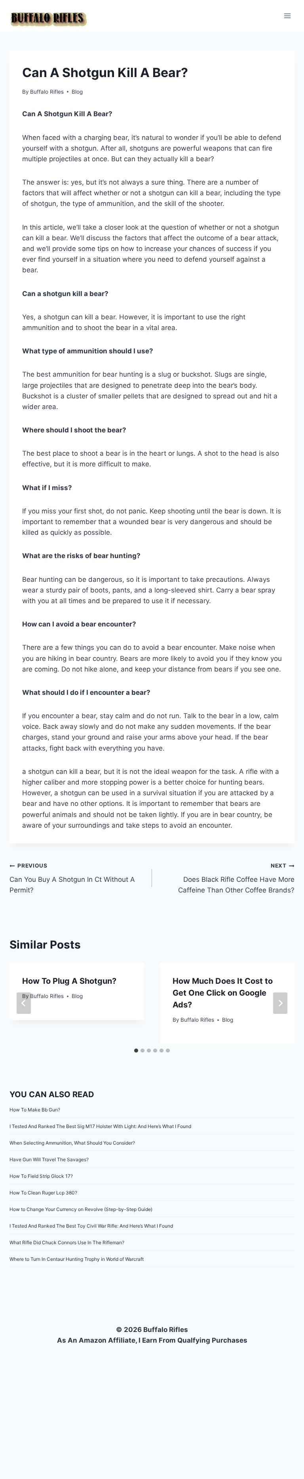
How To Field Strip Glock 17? (41, 1176)
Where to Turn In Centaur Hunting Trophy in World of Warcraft (77, 1259)
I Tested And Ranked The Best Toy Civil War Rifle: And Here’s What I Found (91, 1226)
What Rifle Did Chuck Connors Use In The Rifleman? (67, 1242)
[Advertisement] (152, 1405)
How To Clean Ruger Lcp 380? (43, 1193)
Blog (77, 92)
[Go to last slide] (24, 1003)
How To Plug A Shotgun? (69, 981)
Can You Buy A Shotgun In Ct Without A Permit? (72, 878)
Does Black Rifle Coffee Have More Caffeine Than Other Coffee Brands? (236, 878)
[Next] (280, 1003)
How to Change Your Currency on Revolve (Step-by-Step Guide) (81, 1209)
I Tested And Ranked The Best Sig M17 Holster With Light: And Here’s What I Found (100, 1126)
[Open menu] (287, 15)
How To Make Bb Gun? (35, 1110)
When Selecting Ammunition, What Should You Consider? (72, 1143)
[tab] (136, 1051)
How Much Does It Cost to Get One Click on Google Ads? (223, 992)
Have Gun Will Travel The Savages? (49, 1159)
